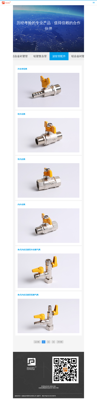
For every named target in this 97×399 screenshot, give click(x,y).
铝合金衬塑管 (20, 56)
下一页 (60, 342)
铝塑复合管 (40, 56)
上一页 (37, 342)
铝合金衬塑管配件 (82, 56)
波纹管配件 (59, 56)
